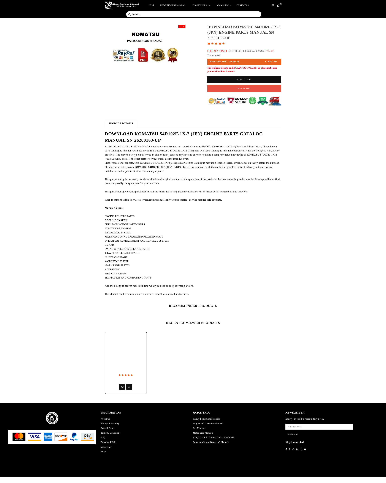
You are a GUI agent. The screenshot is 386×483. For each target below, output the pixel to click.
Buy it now (244, 88)
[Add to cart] (122, 387)
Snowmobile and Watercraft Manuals (211, 442)
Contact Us (243, 5)
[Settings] (273, 5)
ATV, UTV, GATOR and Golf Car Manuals (213, 437)
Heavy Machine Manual (172, 5)
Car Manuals (199, 428)
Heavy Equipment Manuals (206, 419)
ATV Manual (223, 5)
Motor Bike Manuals (203, 433)
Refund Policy (108, 428)
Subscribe (293, 434)
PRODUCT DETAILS (121, 123)
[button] (278, 5)
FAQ (103, 437)
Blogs (103, 451)
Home (151, 5)
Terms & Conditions (110, 433)
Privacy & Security (110, 423)
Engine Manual (201, 5)
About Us (105, 419)
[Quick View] (129, 387)
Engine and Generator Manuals (208, 423)
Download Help (108, 442)
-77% (182, 26)
